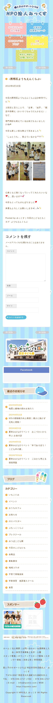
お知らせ (13, 515)
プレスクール (15, 534)
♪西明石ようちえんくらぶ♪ (25, 79)
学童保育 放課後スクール (21, 581)
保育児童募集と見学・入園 (28, 652)
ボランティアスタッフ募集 (30, 656)
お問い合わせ (28, 648)
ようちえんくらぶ (19, 222)
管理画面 (38, 660)
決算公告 (27, 660)
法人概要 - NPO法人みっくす (15, 28)
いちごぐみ (14, 495)
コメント (11, 251)
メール (10, 296)
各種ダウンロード (37, 42)
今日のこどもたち (35, 218)
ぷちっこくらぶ (16, 528)
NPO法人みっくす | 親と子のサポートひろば (26, 12)
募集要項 (13, 561)
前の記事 (11, 67)
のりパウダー (15, 521)
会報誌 (12, 554)
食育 (11, 587)
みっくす (20, 218)
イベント (13, 501)
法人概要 (16, 648)
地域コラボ (14, 568)
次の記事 (40, 67)
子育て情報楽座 (16, 574)
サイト (10, 306)
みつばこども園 (16, 541)
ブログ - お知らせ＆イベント (15, 42)
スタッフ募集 (9, 656)
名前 (9, 286)
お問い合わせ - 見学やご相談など (26, 55)
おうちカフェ (15, 508)
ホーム (6, 648)
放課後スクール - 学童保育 (37, 28)
